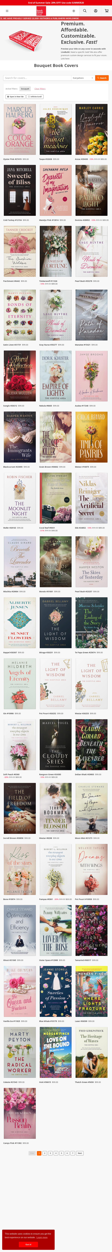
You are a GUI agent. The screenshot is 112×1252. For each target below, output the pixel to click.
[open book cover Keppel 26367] (20, 623)
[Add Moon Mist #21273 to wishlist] (104, 826)
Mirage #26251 (46, 652)
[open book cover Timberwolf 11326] (56, 252)
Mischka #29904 (10, 591)
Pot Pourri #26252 (47, 713)
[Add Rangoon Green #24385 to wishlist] (68, 765)
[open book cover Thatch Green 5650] (92, 1053)
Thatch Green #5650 (84, 1082)
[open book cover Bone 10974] (20, 870)
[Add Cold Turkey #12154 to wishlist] (32, 208)
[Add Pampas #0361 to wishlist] (68, 887)
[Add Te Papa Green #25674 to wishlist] (104, 641)
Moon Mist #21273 (83, 838)
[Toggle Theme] (73, 10)
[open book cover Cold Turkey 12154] (20, 191)
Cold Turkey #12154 (12, 220)
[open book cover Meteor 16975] (92, 438)
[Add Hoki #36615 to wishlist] (68, 1070)
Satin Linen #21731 (12, 344)
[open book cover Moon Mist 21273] (92, 809)
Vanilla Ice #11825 (11, 1021)
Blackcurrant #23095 (13, 467)
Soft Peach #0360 (11, 774)
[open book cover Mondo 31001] (56, 562)
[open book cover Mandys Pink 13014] (56, 191)
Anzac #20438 (81, 159)
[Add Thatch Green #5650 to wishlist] (104, 1070)
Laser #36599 (81, 1021)
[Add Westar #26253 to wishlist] (104, 702)
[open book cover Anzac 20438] (92, 130)
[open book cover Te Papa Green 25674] (92, 623)
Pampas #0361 (46, 899)
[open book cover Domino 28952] (92, 191)
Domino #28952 (82, 220)
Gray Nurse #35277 (48, 344)
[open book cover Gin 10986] (20, 684)
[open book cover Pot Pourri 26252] (56, 684)
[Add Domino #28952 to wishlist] (104, 208)
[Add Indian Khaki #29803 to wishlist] (104, 765)
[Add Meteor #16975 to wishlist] (104, 455)
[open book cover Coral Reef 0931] (56, 499)
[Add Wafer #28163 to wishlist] (32, 519)
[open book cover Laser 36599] (92, 992)
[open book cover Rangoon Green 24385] (56, 745)
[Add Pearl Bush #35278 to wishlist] (104, 272)
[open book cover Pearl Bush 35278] (92, 252)
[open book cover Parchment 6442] (20, 252)
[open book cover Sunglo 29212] (20, 377)
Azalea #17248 (81, 405)
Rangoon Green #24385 (50, 774)
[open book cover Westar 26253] (92, 684)
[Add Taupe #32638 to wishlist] (68, 147)
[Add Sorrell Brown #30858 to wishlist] (32, 826)
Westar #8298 (45, 838)
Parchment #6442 (11, 281)
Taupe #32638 (45, 159)
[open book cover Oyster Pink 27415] (20, 130)
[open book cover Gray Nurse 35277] (56, 316)
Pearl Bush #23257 (83, 591)
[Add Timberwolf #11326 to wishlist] (68, 272)
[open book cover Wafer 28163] (20, 499)
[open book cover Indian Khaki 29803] (92, 745)
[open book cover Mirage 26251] (56, 623)
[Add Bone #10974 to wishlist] (32, 887)
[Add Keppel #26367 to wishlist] (32, 641)
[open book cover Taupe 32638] (56, 130)
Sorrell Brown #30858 (13, 838)
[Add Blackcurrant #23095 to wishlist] (32, 455)
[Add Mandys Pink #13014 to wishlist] (68, 208)
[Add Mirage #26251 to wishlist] (68, 641)
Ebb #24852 (80, 527)
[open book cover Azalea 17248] (92, 377)
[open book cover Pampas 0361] (56, 870)
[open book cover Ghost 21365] (20, 931)
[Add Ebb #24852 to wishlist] (104, 519)
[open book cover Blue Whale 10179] (56, 992)
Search (103, 78)
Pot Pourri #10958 (83, 899)
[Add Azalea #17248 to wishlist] (104, 394)
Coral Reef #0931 (47, 527)
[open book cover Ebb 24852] (92, 499)
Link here (65, 58)
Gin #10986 (8, 713)
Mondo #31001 (46, 591)
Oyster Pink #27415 (12, 159)
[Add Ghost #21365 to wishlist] (32, 948)
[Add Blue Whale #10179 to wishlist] (68, 1009)
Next (80, 1153)
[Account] (95, 10)
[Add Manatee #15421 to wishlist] (104, 333)
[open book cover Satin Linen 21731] (20, 316)
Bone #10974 (9, 899)
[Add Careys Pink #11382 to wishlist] (32, 1131)
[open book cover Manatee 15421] (92, 316)
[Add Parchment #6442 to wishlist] (32, 272)
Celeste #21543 (10, 1082)
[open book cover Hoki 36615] (56, 1053)
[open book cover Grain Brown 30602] (56, 438)
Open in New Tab (17, 96)
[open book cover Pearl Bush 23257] (92, 562)
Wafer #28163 (9, 527)
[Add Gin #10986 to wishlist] (32, 702)
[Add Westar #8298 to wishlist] (68, 826)
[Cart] (106, 10)
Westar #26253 (82, 713)
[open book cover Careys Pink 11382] (20, 1114)
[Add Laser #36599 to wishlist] (104, 1009)
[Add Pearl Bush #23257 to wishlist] (104, 580)
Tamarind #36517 (83, 960)
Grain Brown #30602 (48, 467)
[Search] (84, 10)
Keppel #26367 (10, 652)
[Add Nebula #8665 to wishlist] (68, 394)
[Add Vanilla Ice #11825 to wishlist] (32, 1009)
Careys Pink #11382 (12, 1143)
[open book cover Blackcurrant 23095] (20, 438)
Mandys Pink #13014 (49, 220)
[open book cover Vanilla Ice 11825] (20, 992)
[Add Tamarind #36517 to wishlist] (104, 948)
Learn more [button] (42, 1237)
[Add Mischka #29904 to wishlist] (32, 580)
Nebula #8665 (45, 405)
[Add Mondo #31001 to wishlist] (68, 580)
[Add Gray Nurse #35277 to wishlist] (68, 333)
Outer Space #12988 (48, 960)
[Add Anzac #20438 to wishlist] (104, 147)
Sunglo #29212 (10, 405)
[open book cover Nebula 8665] (56, 377)
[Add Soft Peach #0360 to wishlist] (32, 765)
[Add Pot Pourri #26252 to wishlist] (68, 702)
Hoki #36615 (45, 1082)
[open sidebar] (7, 11)
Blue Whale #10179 (48, 1021)
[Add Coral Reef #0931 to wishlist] (68, 519)
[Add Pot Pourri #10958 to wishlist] (104, 887)
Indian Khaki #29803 (84, 774)
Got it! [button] (28, 1244)
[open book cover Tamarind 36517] (92, 931)
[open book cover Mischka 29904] (20, 562)
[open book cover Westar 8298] (56, 809)
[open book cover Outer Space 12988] (56, 931)
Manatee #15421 (82, 344)
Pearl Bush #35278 (83, 281)
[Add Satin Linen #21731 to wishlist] (32, 333)
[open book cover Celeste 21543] (20, 1053)
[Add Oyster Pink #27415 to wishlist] (32, 147)
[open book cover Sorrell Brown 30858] (20, 809)
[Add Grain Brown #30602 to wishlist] (68, 455)
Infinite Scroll (36, 96)
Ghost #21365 (9, 960)
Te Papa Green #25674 (85, 652)
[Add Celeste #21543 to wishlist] (32, 1070)
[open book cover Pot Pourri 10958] (92, 870)
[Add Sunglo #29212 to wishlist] (32, 394)
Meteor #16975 (82, 467)
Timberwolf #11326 (48, 281)
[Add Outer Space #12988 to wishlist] (68, 948)
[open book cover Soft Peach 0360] (20, 745)
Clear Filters (40, 88)
